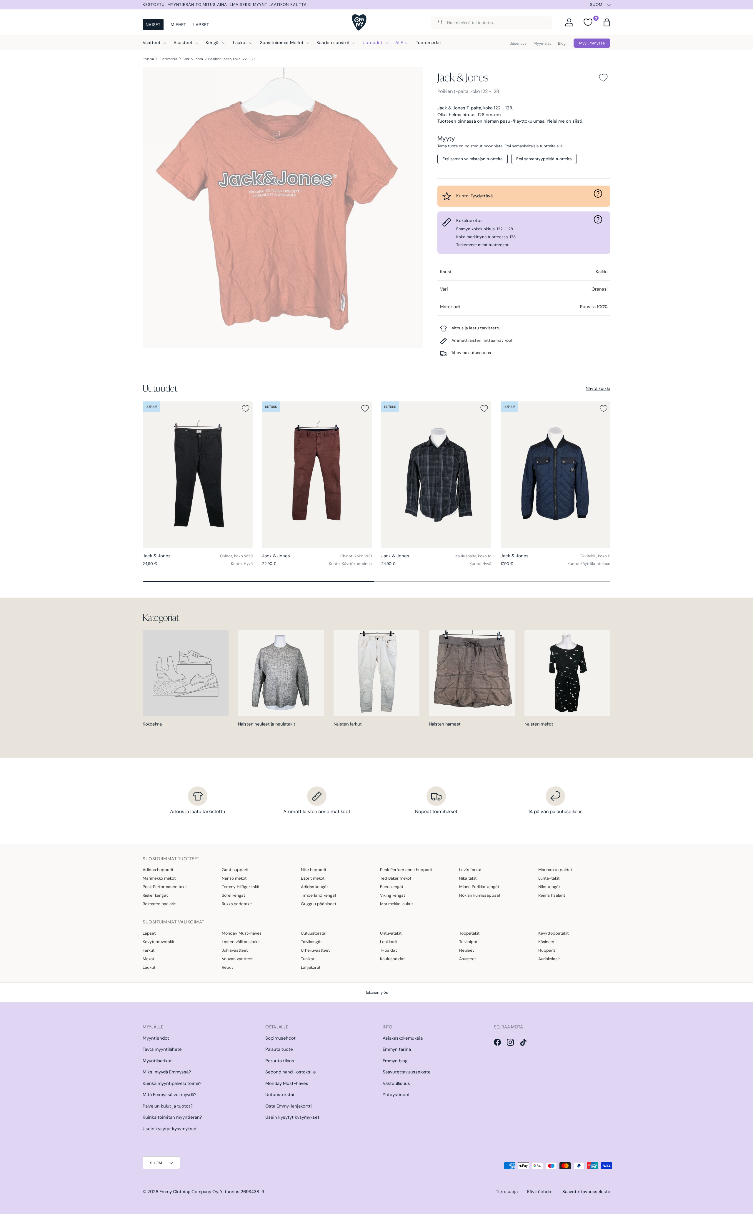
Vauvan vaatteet (237, 958)
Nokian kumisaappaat (479, 895)
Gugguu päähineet (318, 903)
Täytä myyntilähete (162, 1049)
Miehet (178, 25)
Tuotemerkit (428, 43)
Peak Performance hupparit (406, 869)
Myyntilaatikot (157, 1061)
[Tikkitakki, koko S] (556, 474)
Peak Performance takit (165, 886)
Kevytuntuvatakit (158, 941)
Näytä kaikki (598, 388)
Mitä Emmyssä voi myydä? (169, 1095)
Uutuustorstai (313, 933)
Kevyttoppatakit (553, 933)
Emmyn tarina (397, 1049)
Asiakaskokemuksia (403, 1038)
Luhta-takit (548, 878)
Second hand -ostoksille (290, 1072)
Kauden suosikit (333, 43)
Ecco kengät (391, 886)
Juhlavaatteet (235, 950)
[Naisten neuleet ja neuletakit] (281, 673)
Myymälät (542, 43)
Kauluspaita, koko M (473, 555)
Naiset (153, 25)
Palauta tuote (279, 1049)
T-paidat (388, 950)
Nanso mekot (234, 878)
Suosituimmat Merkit (282, 43)
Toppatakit (469, 933)
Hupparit (546, 950)
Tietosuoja (507, 1192)
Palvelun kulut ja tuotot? (168, 1106)
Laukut (240, 43)
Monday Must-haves (241, 933)
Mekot (148, 958)
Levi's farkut (470, 869)
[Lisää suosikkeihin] (603, 77)
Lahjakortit (310, 967)
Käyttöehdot (540, 1192)
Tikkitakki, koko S (595, 555)
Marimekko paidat (555, 869)
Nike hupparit (313, 869)
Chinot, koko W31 (356, 555)
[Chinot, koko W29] (198, 474)
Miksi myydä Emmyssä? (167, 1072)
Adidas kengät (314, 886)
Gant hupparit (235, 869)
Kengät (213, 43)
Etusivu (148, 59)
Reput (227, 967)
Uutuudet (372, 43)
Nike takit (468, 878)
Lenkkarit (388, 941)
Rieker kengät (155, 895)
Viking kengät (392, 895)
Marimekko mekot (159, 878)
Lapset (201, 25)
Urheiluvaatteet (315, 950)
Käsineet (546, 941)
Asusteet (183, 43)
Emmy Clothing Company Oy (188, 1192)
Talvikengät (311, 941)
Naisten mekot (538, 724)
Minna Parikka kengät (479, 886)
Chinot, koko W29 (236, 555)
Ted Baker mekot (395, 878)
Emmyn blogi (396, 1061)
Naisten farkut (348, 724)
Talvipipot (468, 941)
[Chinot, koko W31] (317, 474)
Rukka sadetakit (237, 903)
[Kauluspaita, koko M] (436, 474)
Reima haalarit (551, 895)
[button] (606, 22)
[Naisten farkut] (376, 673)
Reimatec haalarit (159, 903)
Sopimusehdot (280, 1038)
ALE (399, 43)
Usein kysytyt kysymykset (170, 1129)
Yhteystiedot (396, 1095)
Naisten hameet (445, 724)
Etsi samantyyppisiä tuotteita (544, 158)
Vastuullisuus (396, 1083)
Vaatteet (152, 43)
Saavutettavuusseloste (407, 1072)
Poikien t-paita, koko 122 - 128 (232, 59)
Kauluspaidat (392, 958)
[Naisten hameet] (472, 673)
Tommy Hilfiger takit (240, 886)
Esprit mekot (312, 878)
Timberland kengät (318, 895)
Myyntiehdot (156, 1038)
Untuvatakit (391, 933)
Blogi (562, 43)
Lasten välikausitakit (241, 941)
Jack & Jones (193, 59)
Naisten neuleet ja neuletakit (266, 724)
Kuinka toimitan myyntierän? (172, 1117)
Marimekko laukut (396, 903)
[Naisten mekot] (567, 673)
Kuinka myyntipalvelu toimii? (172, 1083)
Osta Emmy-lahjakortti (288, 1106)
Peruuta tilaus (279, 1061)
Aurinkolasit (549, 958)
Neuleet (466, 950)
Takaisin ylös (376, 992)
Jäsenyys (518, 43)
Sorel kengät (233, 895)
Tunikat (307, 958)
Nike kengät (549, 886)
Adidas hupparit (158, 869)
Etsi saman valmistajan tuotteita (472, 158)
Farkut (148, 950)
